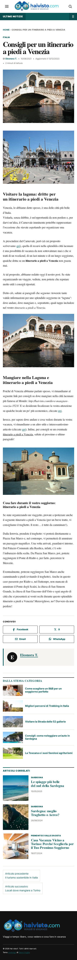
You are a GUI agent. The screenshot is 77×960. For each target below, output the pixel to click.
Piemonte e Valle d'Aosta (46, 835)
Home (6, 30)
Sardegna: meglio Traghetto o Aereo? (45, 812)
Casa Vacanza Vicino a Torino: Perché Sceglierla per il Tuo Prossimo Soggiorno (52, 844)
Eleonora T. (11, 58)
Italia (6, 37)
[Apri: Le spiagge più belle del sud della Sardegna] (15, 788)
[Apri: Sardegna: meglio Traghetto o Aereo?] (15, 817)
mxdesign (12, 952)
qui (18, 246)
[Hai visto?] (32, 925)
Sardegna (37, 777)
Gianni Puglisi (24, 952)
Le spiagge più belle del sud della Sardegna (47, 783)
